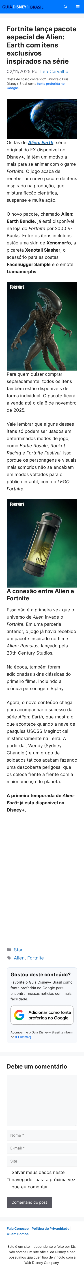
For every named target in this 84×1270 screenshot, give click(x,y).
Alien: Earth (40, 142)
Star (18, 949)
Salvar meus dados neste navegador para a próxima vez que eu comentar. (43, 1180)
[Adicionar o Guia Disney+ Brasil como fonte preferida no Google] (42, 1015)
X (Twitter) (23, 1037)
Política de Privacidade (50, 1228)
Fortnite (35, 958)
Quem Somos (17, 1234)
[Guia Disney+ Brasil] (28, 6)
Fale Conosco (18, 1228)
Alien (19, 958)
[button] (65, 6)
